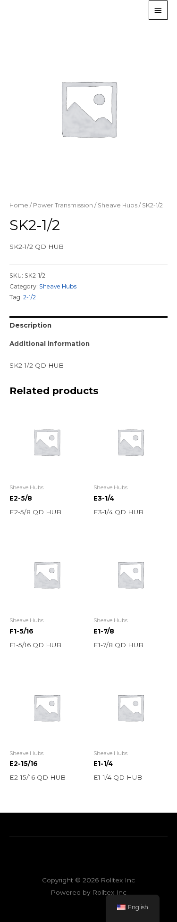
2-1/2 (29, 297)
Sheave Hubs (117, 205)
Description (30, 325)
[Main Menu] (158, 9)
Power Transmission (63, 205)
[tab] (88, 325)
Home (18, 205)
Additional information (49, 343)
